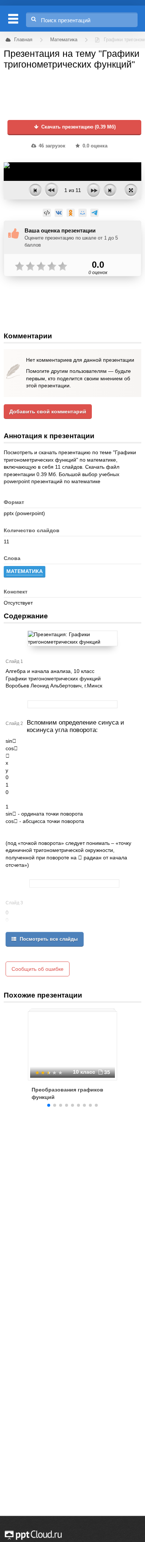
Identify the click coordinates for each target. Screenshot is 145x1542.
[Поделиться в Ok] (71, 213)
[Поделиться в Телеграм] (94, 213)
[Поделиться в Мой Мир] (82, 213)
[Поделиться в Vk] (59, 213)
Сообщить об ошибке (38, 969)
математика (24, 571)
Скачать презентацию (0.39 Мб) (78, 127)
